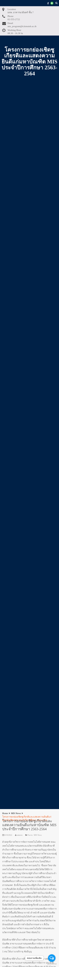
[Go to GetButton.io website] (52, 964)
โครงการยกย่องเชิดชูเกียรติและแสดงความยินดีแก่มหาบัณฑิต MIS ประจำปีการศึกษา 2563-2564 (29, 825)
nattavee (19, 835)
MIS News (38, 835)
